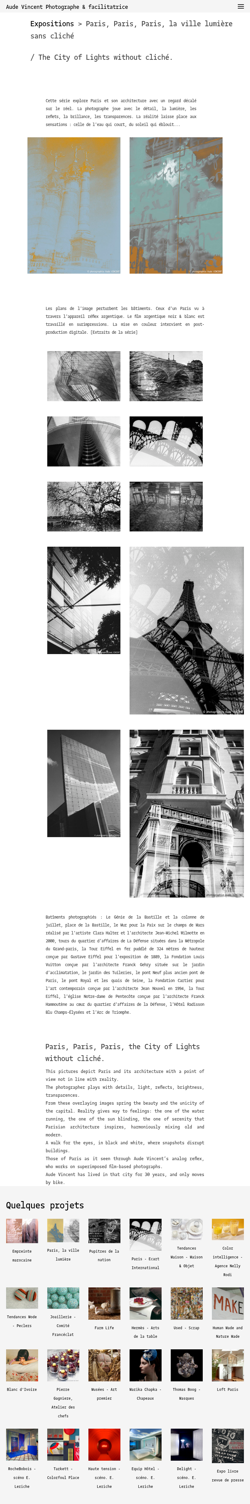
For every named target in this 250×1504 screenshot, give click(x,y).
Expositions (52, 23)
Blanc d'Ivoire (22, 1389)
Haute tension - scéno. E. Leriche (104, 1477)
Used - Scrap (186, 1327)
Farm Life (104, 1327)
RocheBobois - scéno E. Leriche (22, 1477)
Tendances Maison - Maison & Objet (187, 1256)
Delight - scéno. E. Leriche (186, 1477)
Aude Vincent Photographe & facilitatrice (67, 6)
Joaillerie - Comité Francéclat (63, 1325)
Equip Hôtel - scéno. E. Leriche (145, 1477)
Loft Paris (227, 1389)
